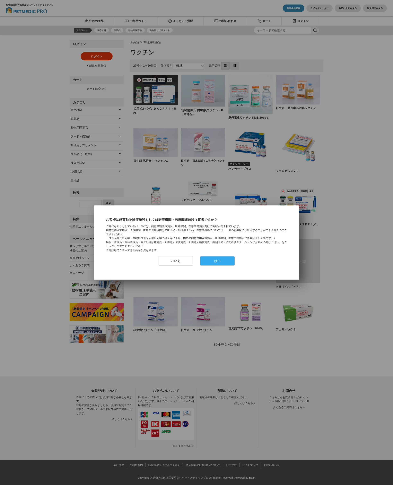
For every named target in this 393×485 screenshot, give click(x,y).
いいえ (176, 261)
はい (217, 261)
